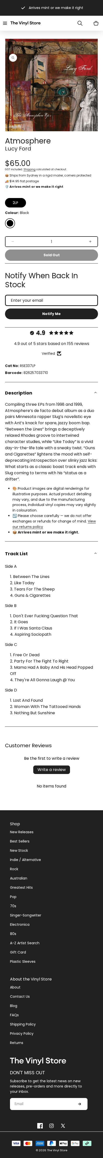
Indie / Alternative (25, 859)
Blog (13, 1005)
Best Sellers (20, 841)
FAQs (14, 1015)
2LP (15, 202)
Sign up (79, 1104)
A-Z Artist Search (25, 943)
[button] (5, 23)
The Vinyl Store (57, 1150)
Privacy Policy (22, 1033)
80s (13, 933)
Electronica (20, 924)
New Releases (22, 832)
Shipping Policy (23, 1024)
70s (13, 906)
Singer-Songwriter (25, 915)
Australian (18, 878)
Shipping (30, 169)
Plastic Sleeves (23, 961)
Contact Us (20, 996)
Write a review (52, 769)
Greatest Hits (21, 887)
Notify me (51, 313)
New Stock (19, 850)
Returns (16, 1042)
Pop (13, 896)
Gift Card (18, 952)
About (15, 987)
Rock (14, 869)
